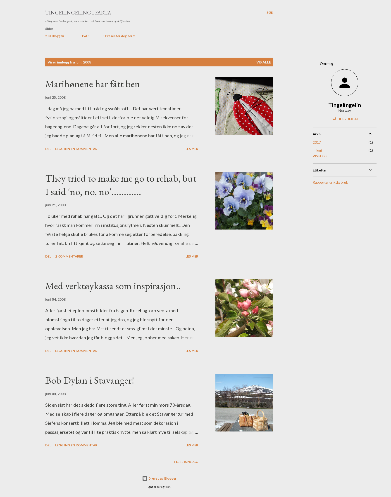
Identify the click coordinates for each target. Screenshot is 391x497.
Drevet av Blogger (162, 478)
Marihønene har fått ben (92, 83)
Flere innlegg (186, 462)
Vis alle (263, 62)
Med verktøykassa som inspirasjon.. (113, 285)
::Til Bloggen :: (56, 36)
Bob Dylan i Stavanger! (89, 380)
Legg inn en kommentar (76, 149)
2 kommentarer (69, 256)
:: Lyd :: (85, 36)
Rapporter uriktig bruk (330, 182)
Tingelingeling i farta (78, 12)
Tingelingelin (344, 105)
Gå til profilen (344, 119)
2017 (317, 142)
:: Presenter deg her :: (119, 36)
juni (319, 150)
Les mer (192, 149)
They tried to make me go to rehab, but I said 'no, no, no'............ (120, 185)
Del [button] (48, 149)
